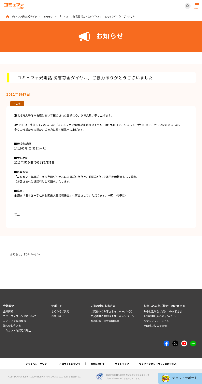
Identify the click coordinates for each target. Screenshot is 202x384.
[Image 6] (193, 343)
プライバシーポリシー (37, 363)
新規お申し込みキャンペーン (160, 316)
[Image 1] (166, 343)
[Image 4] (184, 343)
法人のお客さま (12, 325)
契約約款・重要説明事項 (105, 321)
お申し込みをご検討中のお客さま (163, 311)
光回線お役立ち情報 (155, 325)
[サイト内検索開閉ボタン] (188, 6)
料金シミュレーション (156, 321)
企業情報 (8, 311)
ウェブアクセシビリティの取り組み (158, 363)
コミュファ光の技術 (14, 321)
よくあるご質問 (60, 311)
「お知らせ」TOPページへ (23, 254)
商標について (98, 363)
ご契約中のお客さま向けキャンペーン (112, 316)
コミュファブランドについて (19, 316)
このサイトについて (69, 363)
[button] (180, 378)
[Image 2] (175, 343)
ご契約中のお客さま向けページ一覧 (111, 311)
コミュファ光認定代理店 (17, 330)
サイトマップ (122, 363)
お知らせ (48, 16)
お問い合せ (57, 316)
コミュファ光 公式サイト (23, 16)
